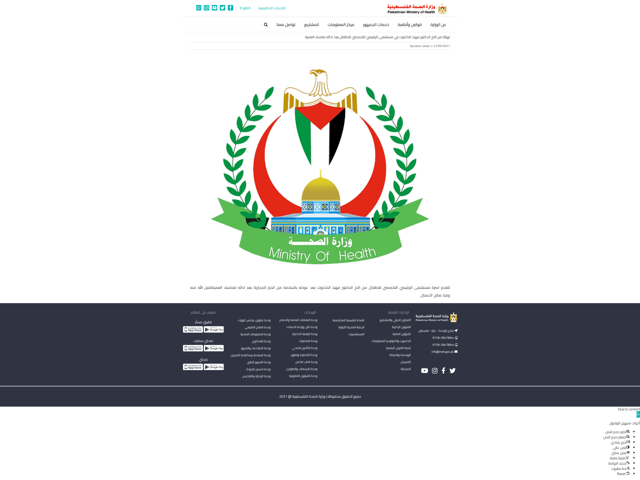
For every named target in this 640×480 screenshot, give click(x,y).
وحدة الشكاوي (261, 341)
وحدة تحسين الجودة (258, 369)
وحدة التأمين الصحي (305, 348)
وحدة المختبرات (308, 341)
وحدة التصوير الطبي (259, 362)
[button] (266, 24)
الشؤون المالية (401, 334)
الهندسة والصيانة (400, 355)
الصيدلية (406, 369)
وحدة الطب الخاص (306, 362)
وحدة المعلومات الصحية (255, 334)
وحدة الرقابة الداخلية (305, 334)
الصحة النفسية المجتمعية (348, 320)
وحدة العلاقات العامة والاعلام (299, 320)
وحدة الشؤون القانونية (303, 376)
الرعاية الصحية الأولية (351, 327)
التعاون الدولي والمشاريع (395, 320)
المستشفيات (356, 334)
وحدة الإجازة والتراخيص (256, 376)
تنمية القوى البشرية (398, 348)
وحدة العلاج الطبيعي (258, 327)
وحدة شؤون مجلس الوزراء (254, 320)
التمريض (405, 362)
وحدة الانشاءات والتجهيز (256, 348)
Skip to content (629, 409)
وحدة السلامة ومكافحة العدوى (250, 355)
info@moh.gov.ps (443, 351)
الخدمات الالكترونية (272, 8)
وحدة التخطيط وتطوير (304, 355)
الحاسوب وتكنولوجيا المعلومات (391, 341)
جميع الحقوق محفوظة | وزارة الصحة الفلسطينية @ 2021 (320, 396)
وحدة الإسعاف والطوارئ (302, 369)
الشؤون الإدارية (401, 327)
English (245, 8)
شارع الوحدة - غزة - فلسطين (436, 330)
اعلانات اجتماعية (420, 46)
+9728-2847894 (444, 337)
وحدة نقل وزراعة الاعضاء (302, 327)
